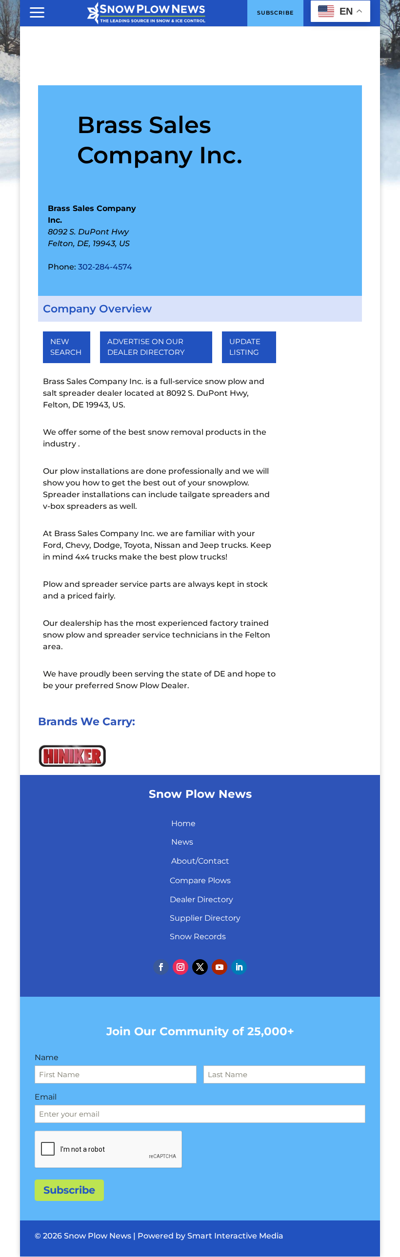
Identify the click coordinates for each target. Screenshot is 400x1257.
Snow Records (198, 936)
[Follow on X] (200, 967)
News (182, 842)
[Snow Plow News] (146, 12)
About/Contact (200, 861)
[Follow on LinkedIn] (239, 967)
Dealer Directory (201, 899)
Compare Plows (200, 880)
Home (183, 823)
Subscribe (69, 1190)
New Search (65, 347)
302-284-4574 (105, 266)
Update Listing (244, 347)
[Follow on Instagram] (180, 967)
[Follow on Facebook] (161, 967)
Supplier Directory (205, 918)
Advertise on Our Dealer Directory (146, 347)
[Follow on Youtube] (219, 967)
